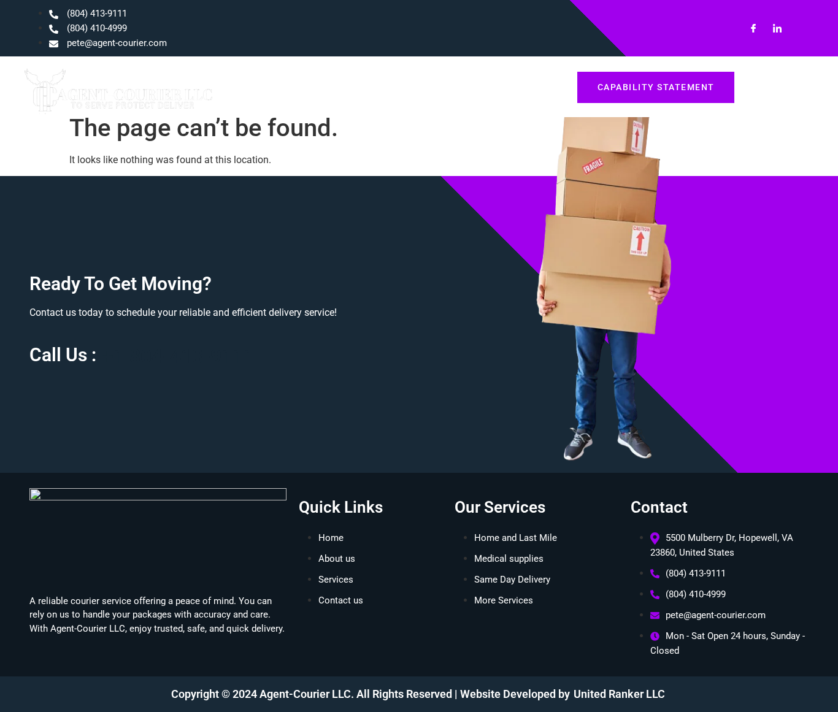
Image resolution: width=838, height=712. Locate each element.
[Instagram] (796, 28)
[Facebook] (748, 28)
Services (465, 87)
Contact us (530, 87)
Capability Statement (656, 87)
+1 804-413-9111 (178, 356)
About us (405, 87)
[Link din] (772, 28)
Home (350, 87)
